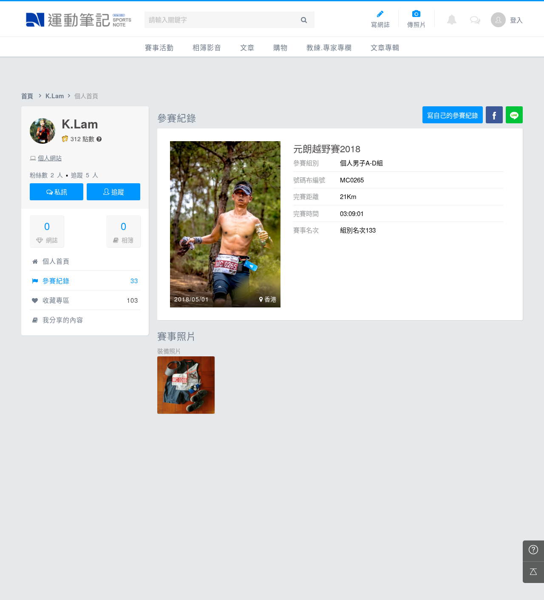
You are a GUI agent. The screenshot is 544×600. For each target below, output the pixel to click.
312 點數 (82, 138)
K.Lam (54, 95)
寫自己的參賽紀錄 (452, 115)
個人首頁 (55, 260)
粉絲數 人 (46, 175)
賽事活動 (159, 47)
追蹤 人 (84, 175)
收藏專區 (55, 300)
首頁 (27, 95)
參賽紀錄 (55, 280)
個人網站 (50, 158)
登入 (516, 19)
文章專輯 (385, 47)
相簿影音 (207, 47)
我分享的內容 (61, 319)
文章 (247, 47)
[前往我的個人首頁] (498, 19)
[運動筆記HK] (78, 19)
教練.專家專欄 (329, 47)
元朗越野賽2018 (326, 148)
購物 (280, 47)
